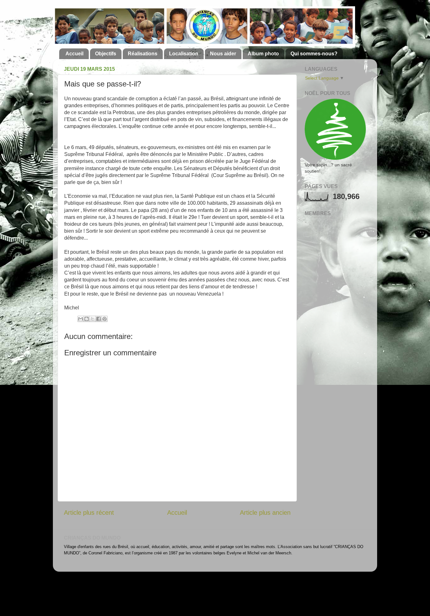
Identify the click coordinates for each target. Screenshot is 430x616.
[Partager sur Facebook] (98, 319)
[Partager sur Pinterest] (104, 319)
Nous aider (223, 53)
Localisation (183, 53)
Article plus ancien (265, 512)
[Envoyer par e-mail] (80, 319)
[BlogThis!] (86, 319)
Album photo (263, 53)
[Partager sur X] (92, 319)
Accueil (74, 53)
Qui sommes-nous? (314, 53)
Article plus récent (89, 512)
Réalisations (142, 53)
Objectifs (105, 53)
